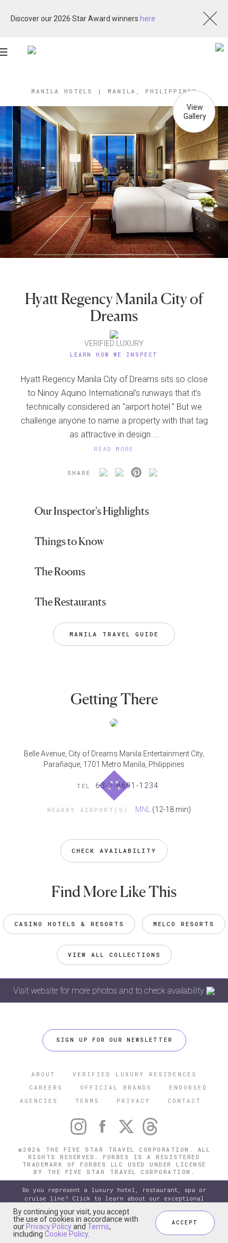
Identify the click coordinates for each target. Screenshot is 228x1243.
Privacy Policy (49, 1226)
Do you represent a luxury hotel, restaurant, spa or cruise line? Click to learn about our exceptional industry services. (114, 1198)
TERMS (87, 1100)
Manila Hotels (61, 91)
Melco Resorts (183, 924)
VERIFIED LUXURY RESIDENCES (135, 1074)
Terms (98, 1226)
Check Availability (114, 850)
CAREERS (46, 1087)
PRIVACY (133, 1100)
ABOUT (43, 1074)
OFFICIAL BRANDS (116, 1087)
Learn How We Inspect (114, 354)
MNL (143, 809)
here (147, 18)
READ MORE (114, 449)
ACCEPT (185, 1222)
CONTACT (184, 1100)
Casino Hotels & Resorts (69, 924)
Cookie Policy (66, 1234)
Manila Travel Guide (114, 634)
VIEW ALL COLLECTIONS (114, 955)
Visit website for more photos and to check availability (109, 991)
